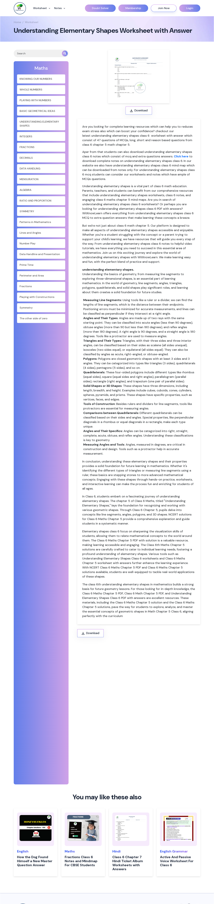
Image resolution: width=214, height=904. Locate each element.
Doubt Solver (100, 8)
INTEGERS (26, 136)
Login (189, 8)
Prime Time (26, 265)
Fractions (26, 286)
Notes (58, 8)
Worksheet (40, 8)
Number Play (27, 243)
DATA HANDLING (30, 168)
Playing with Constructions (37, 297)
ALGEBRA (25, 190)
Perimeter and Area (32, 275)
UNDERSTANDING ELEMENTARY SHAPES (39, 123)
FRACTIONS (27, 147)
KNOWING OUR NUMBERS (36, 79)
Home (17, 22)
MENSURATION (29, 179)
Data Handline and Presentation (40, 254)
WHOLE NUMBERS (31, 89)
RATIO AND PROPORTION (35, 200)
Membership (133, 8)
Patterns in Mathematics (35, 222)
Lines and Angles (30, 232)
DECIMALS (26, 158)
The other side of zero (33, 318)
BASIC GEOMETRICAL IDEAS (37, 111)
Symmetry (26, 307)
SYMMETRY (27, 211)
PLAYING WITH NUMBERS (35, 100)
